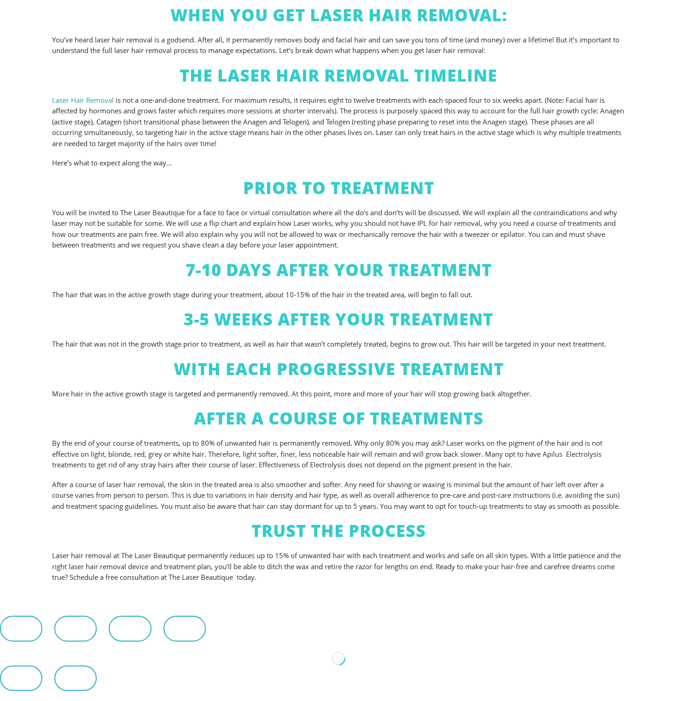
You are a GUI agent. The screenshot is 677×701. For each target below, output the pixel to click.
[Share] (130, 628)
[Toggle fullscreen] (75, 628)
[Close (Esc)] (184, 628)
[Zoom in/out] (21, 628)
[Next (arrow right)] (75, 678)
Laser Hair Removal (83, 100)
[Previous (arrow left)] (21, 678)
